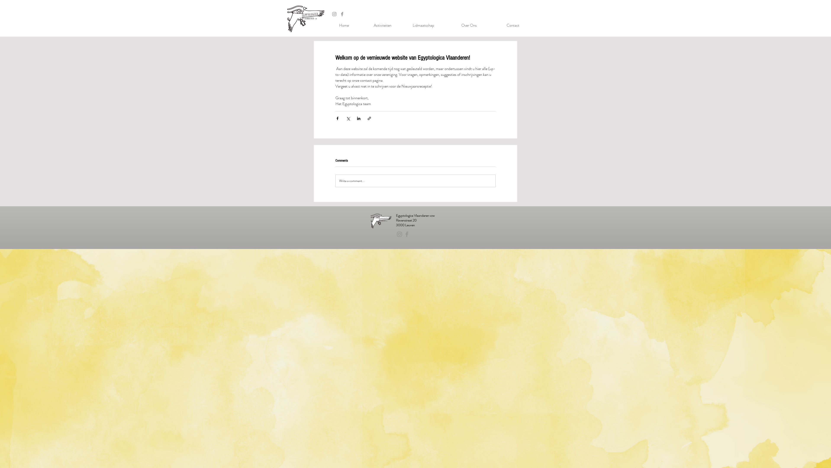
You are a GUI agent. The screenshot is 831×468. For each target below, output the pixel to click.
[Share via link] (369, 118)
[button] (373, 25)
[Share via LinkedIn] (359, 118)
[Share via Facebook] (337, 118)
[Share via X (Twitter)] (348, 118)
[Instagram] (334, 14)
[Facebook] (342, 14)
